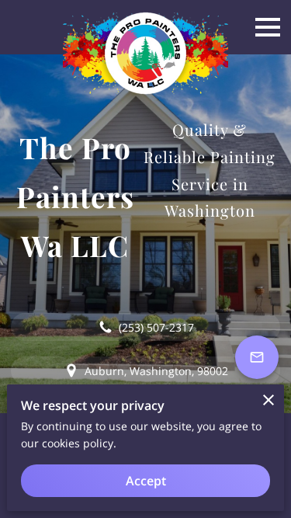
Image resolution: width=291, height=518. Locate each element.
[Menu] (267, 27)
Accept (146, 480)
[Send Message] (257, 357)
